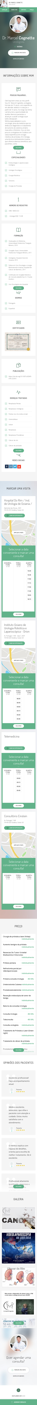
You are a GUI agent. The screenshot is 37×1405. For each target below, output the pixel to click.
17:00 (29, 579)
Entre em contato (18, 59)
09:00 (18, 707)
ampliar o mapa (18, 532)
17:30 (29, 587)
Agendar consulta (20, 1402)
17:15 (29, 583)
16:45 (29, 575)
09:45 (18, 719)
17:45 (29, 591)
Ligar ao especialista (15, 515)
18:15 (29, 599)
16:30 (29, 571)
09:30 (18, 715)
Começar (4, 10)
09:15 (18, 711)
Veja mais (18, 147)
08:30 (18, 699)
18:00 (29, 595)
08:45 (18, 703)
